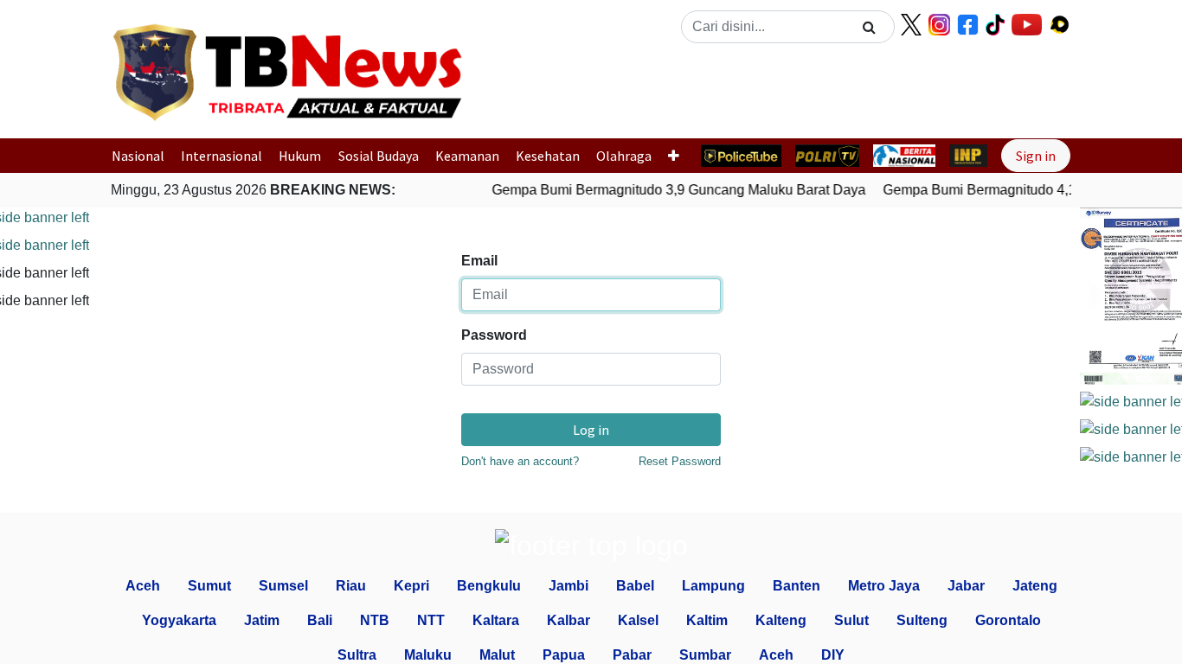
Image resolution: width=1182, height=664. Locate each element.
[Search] (869, 26)
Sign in (1036, 155)
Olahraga (624, 155)
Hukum (300, 155)
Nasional (138, 155)
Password (494, 335)
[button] (524, 89)
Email (479, 260)
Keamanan (467, 155)
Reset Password (680, 461)
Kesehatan (548, 155)
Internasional (221, 155)
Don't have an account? (520, 461)
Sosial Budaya (378, 155)
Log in (591, 429)
